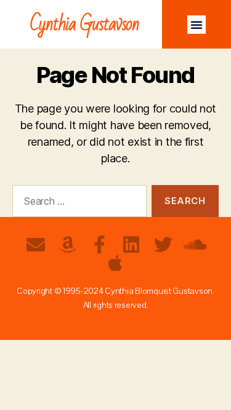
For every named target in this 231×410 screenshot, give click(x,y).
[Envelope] (35, 244)
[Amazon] (68, 244)
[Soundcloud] (195, 244)
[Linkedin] (131, 244)
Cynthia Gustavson (84, 24)
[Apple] (116, 263)
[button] (196, 24)
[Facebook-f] (100, 244)
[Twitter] (163, 244)
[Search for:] (77, 203)
